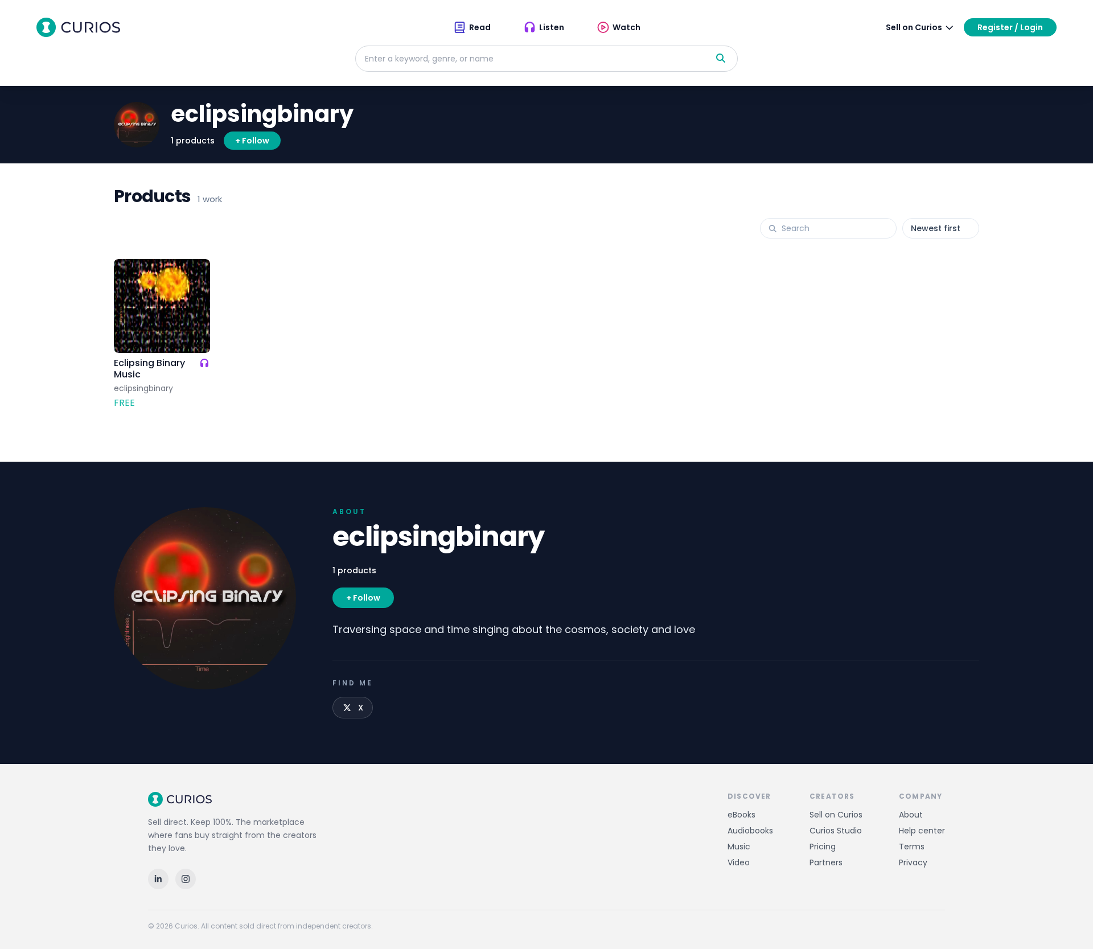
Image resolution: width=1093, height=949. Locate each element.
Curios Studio (836, 830)
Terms (911, 846)
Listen (551, 27)
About (911, 814)
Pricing (823, 846)
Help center (922, 830)
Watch (626, 27)
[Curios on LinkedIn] (158, 879)
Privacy (913, 862)
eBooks (741, 814)
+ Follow (252, 140)
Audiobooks (750, 830)
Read (480, 27)
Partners (826, 862)
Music (739, 846)
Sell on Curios (836, 814)
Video (739, 862)
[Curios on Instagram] (185, 879)
